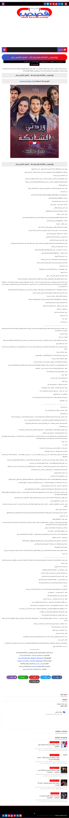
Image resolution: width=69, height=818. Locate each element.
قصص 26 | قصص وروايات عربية (45, 815)
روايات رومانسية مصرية (27, 81)
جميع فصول (39, 660)
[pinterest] (50, 4)
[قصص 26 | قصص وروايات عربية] (34, 13)
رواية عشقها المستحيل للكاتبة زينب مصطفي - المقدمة (48, 771)
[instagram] (56, 4)
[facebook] (45, 4)
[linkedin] (62, 4)
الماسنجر (33, 666)
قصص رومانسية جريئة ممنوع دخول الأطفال (48, 745)
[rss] (20, 815)
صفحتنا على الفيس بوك (40, 663)
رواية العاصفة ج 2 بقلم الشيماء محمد (32, 669)
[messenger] (59, 4)
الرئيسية (61, 50)
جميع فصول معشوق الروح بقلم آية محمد (30, 658)
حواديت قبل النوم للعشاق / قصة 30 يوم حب (48, 784)
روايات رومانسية (27, 61)
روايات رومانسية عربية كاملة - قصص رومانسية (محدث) (48, 758)
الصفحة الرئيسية (44, 61)
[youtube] (53, 4)
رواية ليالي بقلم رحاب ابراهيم (26, 660)
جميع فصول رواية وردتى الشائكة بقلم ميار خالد (31, 655)
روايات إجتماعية (35, 61)
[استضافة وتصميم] (23, 815)
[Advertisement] (34, 32)
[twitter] (48, 4)
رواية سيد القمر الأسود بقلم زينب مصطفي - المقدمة (49, 796)
